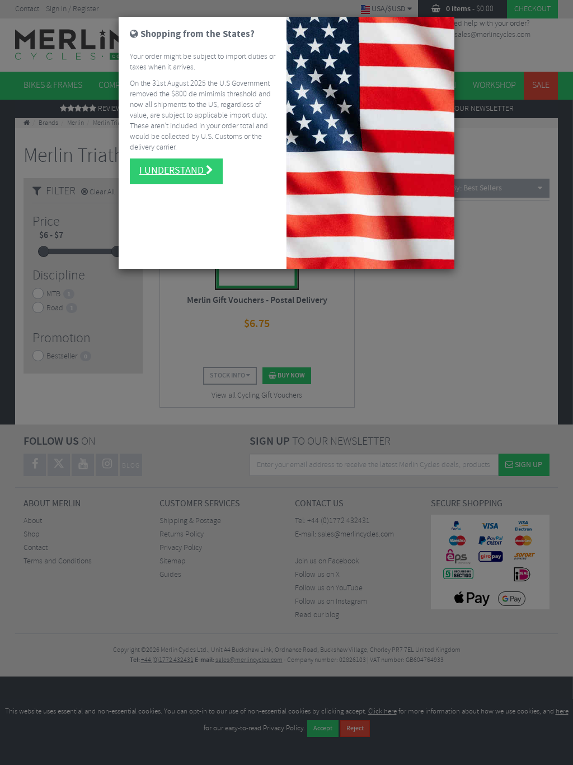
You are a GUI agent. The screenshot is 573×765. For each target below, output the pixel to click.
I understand (172, 171)
